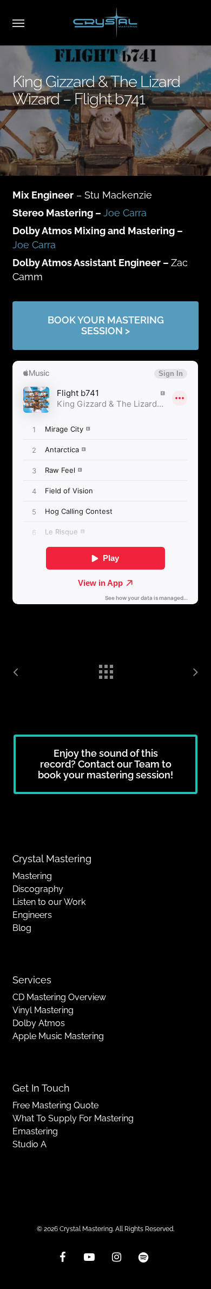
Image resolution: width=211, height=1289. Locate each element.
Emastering (35, 1131)
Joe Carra (125, 213)
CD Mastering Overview (59, 997)
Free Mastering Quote (55, 1105)
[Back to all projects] (105, 669)
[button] (18, 22)
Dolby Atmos (38, 1023)
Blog (21, 928)
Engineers (32, 915)
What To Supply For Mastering (73, 1118)
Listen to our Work (48, 902)
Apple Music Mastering (58, 1036)
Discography (37, 889)
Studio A (29, 1144)
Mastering (32, 876)
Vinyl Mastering (43, 1010)
